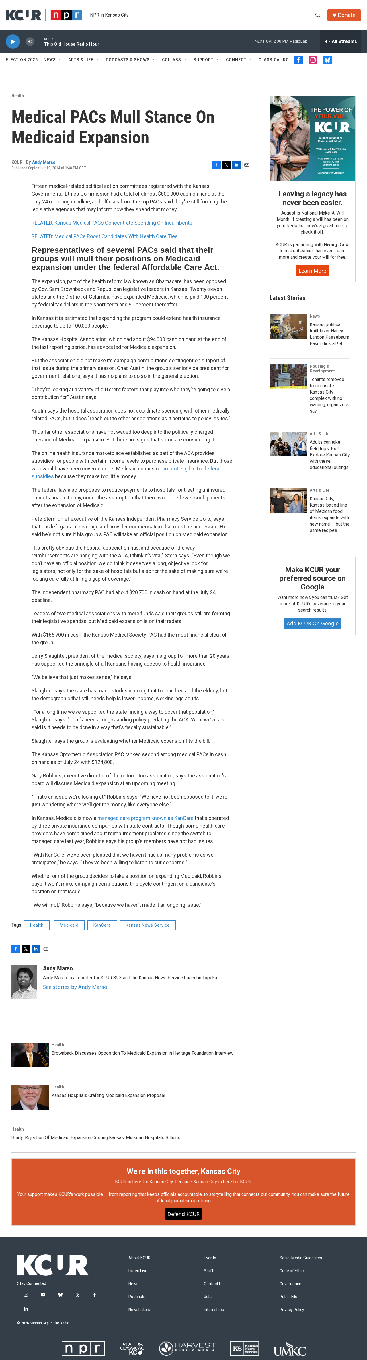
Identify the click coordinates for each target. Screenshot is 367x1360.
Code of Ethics (293, 1271)
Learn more (312, 270)
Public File (288, 1297)
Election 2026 (22, 59)
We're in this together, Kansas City (183, 1171)
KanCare (102, 925)
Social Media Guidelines (301, 1258)
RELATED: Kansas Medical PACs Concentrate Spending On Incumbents (112, 223)
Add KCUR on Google (313, 623)
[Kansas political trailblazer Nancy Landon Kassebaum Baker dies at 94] (288, 326)
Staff (209, 1271)
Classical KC (274, 59)
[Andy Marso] (24, 982)
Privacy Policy (292, 1310)
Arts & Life (80, 59)
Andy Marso (43, 162)
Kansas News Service (148, 925)
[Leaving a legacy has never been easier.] (312, 138)
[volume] (30, 41)
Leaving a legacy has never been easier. (312, 198)
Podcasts (136, 1297)
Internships (214, 1310)
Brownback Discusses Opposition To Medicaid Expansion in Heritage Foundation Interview (142, 1053)
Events (210, 1258)
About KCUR (139, 1258)
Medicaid (69, 925)
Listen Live (137, 1271)
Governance (290, 1284)
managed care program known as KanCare (145, 818)
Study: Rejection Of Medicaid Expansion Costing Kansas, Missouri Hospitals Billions (95, 1137)
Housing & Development (322, 368)
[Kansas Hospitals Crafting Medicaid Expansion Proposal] (30, 1097)
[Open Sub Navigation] (60, 59)
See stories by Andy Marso (75, 986)
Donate (347, 15)
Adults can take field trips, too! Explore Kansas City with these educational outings (330, 454)
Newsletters (139, 1310)
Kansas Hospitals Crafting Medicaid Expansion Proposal (108, 1095)
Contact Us (214, 1284)
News (50, 59)
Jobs (208, 1297)
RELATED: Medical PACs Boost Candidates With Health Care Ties (105, 236)
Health (17, 95)
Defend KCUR (183, 1214)
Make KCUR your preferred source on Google (312, 578)
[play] (12, 41)
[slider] (39, 41)
